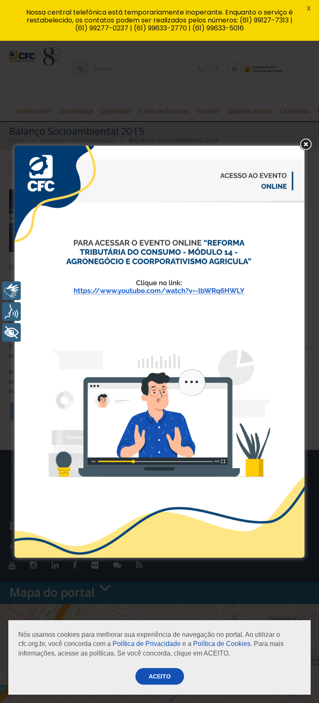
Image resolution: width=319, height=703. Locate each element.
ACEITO (160, 676)
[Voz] (11, 311)
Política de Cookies (221, 643)
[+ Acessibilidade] (11, 332)
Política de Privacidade (147, 643)
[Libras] (11, 290)
